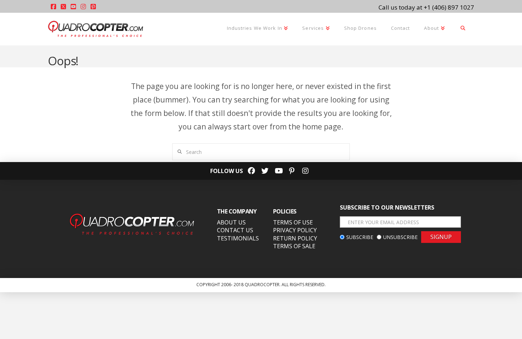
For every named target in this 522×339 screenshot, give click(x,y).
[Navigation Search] (463, 29)
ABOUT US (231, 222)
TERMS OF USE (293, 222)
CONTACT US (235, 230)
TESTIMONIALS (238, 238)
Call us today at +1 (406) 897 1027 (426, 7)
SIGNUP (441, 237)
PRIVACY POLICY (295, 230)
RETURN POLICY (295, 238)
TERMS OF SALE (294, 246)
